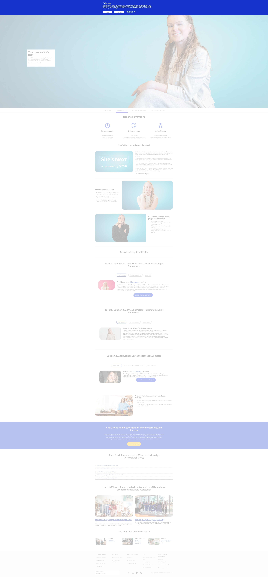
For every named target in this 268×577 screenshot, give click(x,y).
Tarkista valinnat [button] (130, 12)
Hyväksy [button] (107, 12)
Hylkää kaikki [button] (119, 12)
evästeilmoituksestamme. (111, 8)
